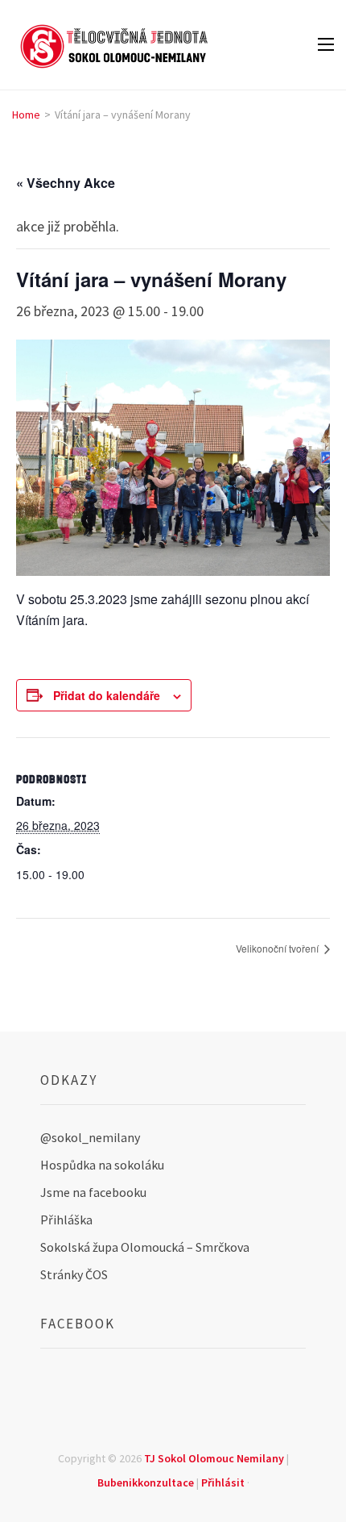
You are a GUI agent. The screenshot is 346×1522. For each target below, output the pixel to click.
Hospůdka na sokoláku (102, 1165)
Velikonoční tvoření (278, 948)
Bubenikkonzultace (145, 1482)
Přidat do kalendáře (106, 695)
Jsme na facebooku (93, 1192)
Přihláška (66, 1219)
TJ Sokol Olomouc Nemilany (214, 1458)
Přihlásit (223, 1482)
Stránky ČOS (74, 1274)
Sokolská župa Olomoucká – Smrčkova (144, 1247)
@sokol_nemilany (90, 1137)
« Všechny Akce (65, 182)
